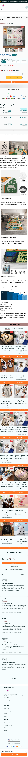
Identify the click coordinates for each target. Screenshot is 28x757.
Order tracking (7, 711)
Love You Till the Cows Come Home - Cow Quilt (11, 592)
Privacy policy (7, 722)
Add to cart (14, 754)
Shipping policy (7, 727)
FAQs (5, 713)
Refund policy (7, 733)
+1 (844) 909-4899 (8, 699)
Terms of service (8, 725)
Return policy (7, 730)
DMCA (5, 716)
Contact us (6, 708)
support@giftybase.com (9, 700)
